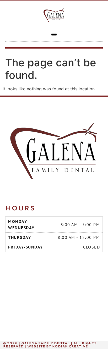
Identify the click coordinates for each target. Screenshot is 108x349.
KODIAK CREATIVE (70, 346)
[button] (54, 34)
